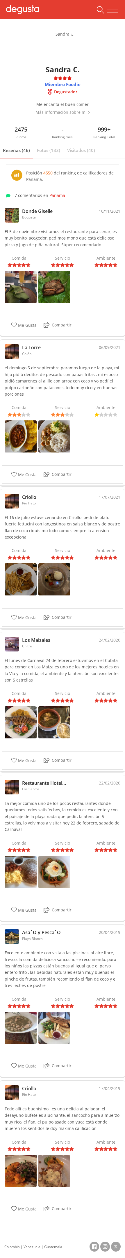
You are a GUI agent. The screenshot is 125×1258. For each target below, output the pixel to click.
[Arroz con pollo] (54, 871)
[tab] (16, 150)
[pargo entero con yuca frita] (54, 1027)
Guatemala (53, 1246)
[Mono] (21, 286)
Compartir (62, 325)
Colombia (12, 1246)
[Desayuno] (21, 871)
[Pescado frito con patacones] (21, 722)
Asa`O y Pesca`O (41, 932)
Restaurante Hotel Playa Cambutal (44, 783)
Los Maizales (36, 640)
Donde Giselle (37, 211)
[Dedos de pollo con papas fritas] (21, 579)
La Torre (31, 347)
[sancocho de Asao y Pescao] (21, 1027)
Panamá (57, 195)
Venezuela (32, 1246)
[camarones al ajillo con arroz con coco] (54, 436)
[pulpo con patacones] (21, 436)
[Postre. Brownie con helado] (54, 579)
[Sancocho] (54, 722)
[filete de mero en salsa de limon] (54, 1170)
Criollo (29, 497)
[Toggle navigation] (112, 10)
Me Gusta (27, 325)
